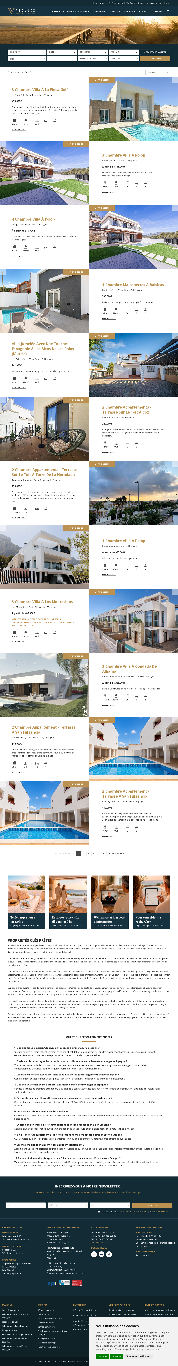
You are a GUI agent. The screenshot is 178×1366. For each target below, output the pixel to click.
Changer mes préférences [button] (138, 1356)
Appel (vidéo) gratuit (47, 1338)
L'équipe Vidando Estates (84, 1310)
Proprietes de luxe (10, 1321)
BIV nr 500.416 (53, 1242)
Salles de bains (88, 58)
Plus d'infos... (19, 129)
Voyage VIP (114, 11)
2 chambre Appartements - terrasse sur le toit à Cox (126, 410)
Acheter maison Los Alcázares (122, 1310)
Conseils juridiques (46, 1322)
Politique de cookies (159, 1211)
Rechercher (98, 11)
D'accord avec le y (136, 1211)
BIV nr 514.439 (53, 1239)
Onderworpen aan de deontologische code (66, 1273)
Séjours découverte (46, 1310)
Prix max (115, 58)
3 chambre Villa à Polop (123, 155)
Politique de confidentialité (133, 1211)
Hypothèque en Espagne (49, 1347)
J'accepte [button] (102, 1356)
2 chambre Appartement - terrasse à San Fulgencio (125, 794)
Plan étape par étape (47, 1342)
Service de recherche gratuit (50, 1318)
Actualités (100, 3)
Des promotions (9, 1330)
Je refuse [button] (116, 1356)
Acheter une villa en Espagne (15, 1326)
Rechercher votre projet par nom (17, 1334)
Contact (159, 11)
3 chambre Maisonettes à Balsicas (133, 284)
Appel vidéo (155, 3)
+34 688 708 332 (105, 1239)
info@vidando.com (99, 1242)
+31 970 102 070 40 (107, 1236)
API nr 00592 (52, 1232)
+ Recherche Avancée (155, 52)
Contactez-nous (80, 1329)
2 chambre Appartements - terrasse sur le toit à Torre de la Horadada (44, 472)
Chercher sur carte (78, 11)
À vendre (57, 11)
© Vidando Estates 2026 (45, 1361)
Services (143, 11)
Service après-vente (46, 1327)
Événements (117, 3)
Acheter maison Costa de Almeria (159, 1310)
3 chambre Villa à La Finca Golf (40, 89)
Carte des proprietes (11, 1310)
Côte (51, 52)
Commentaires (136, 3)
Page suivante (116, 853)
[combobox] (27, 52)
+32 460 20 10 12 (106, 1232)
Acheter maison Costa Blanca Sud (159, 1314)
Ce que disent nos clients (84, 1315)
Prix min (115, 52)
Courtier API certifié (82, 1321)
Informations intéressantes (85, 1325)
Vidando (128, 11)
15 (104, 853)
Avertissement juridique (87, 1361)
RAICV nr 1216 (53, 1236)
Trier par (152, 72)
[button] (62, 58)
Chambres (85, 52)
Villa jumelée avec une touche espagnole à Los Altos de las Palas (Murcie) (43, 348)
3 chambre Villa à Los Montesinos (42, 601)
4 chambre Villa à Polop (33, 219)
